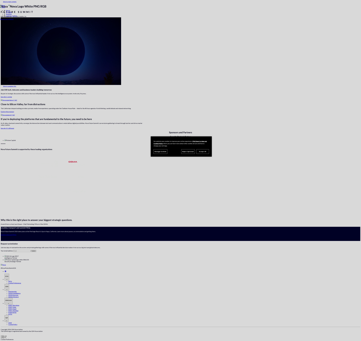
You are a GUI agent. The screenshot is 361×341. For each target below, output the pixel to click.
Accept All (202, 151)
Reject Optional (188, 151)
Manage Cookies (160, 151)
